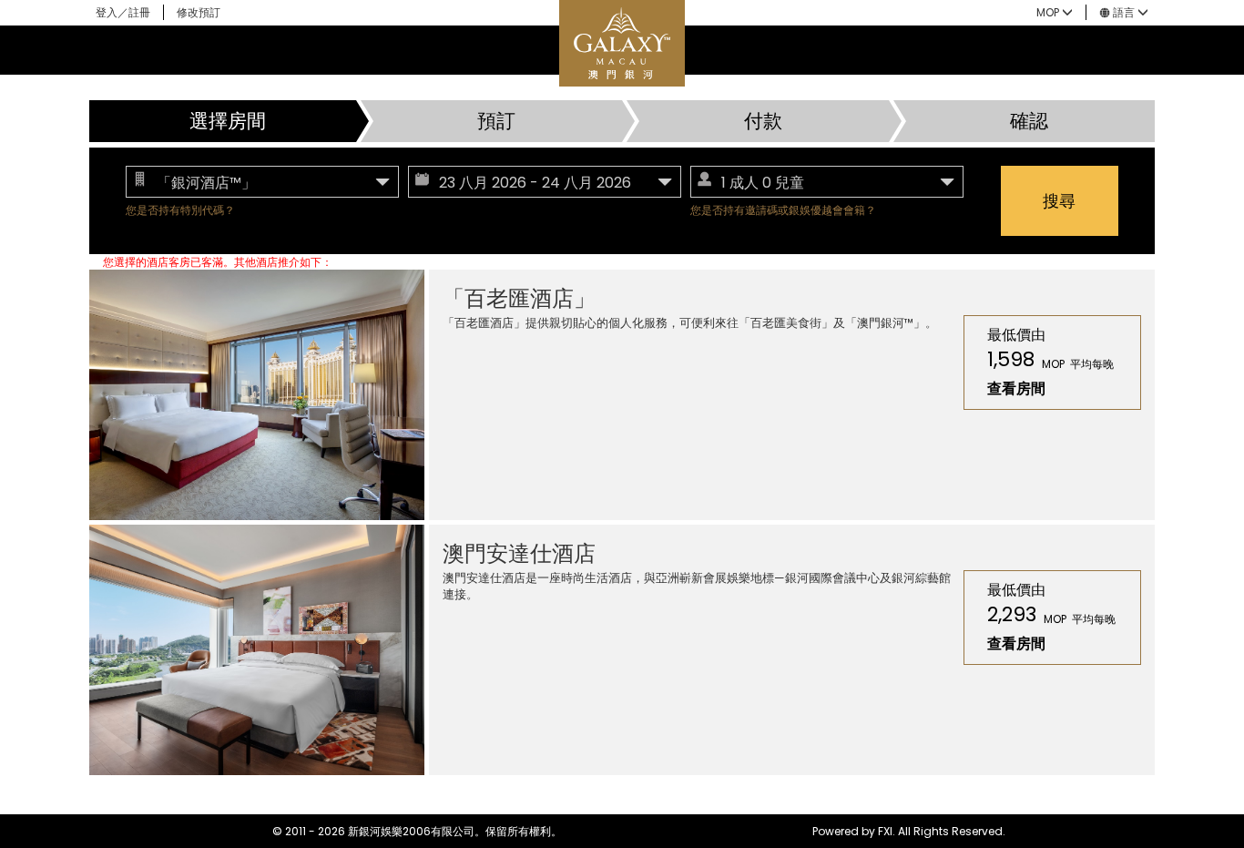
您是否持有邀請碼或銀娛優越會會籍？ (783, 210)
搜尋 (1059, 200)
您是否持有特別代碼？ (180, 210)
